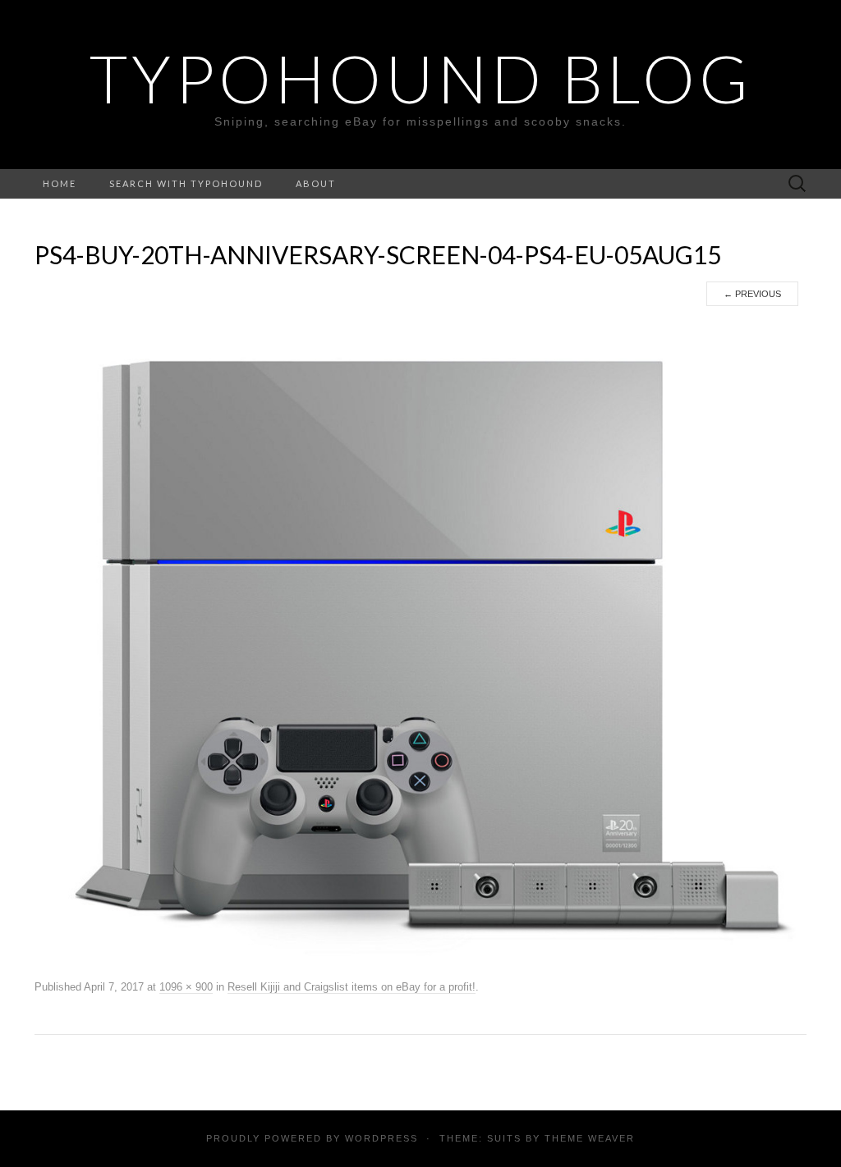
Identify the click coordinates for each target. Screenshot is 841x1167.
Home (59, 183)
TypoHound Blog (421, 78)
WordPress (381, 1138)
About (316, 183)
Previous (752, 294)
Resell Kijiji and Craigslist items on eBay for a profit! (351, 987)
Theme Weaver (590, 1138)
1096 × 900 (186, 987)
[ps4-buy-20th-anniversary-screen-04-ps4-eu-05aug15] (420, 641)
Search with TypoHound (186, 183)
